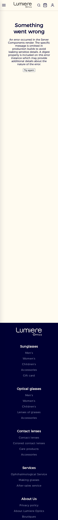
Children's (29, 364)
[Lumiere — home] (29, 332)
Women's (29, 358)
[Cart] (45, 5)
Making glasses (29, 480)
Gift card (29, 375)
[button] (52, 5)
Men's (29, 352)
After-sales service (29, 485)
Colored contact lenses (29, 443)
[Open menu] (3, 5)
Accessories (29, 369)
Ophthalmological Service (29, 474)
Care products (29, 448)
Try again (29, 70)
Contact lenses (29, 437)
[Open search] (38, 5)
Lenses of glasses (29, 412)
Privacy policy (29, 505)
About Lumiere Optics (29, 511)
